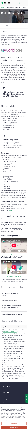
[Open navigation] (25, 3)
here (10, 210)
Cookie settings (14, 423)
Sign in (22, 3)
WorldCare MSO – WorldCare (10, 331)
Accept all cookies (14, 427)
